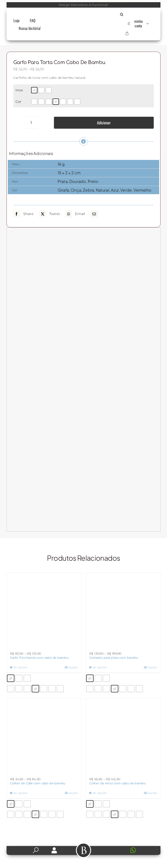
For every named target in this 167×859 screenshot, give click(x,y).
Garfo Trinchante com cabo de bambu (39, 658)
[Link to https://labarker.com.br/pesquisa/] (35, 850)
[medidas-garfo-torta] (83, 379)
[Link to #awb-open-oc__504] (83, 850)
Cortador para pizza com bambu (113, 658)
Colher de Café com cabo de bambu (37, 783)
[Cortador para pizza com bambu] (123, 610)
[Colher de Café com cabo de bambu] (44, 735)
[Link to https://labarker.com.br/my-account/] (54, 850)
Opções (73, 667)
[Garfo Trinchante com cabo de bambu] (44, 610)
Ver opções (20, 667)
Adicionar (104, 122)
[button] (121, 14)
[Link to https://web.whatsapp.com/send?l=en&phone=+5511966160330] (140, 850)
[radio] (34, 90)
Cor (18, 102)
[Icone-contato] (113, 848)
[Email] (94, 214)
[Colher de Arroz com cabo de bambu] (123, 735)
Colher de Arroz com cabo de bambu (117, 783)
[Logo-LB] (83, 23)
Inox (19, 90)
